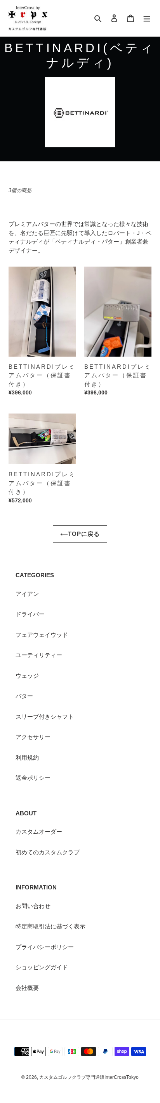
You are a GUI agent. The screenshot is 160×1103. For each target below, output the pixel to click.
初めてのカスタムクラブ (48, 852)
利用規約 (27, 757)
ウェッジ (27, 675)
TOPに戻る (84, 533)
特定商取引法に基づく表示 (50, 926)
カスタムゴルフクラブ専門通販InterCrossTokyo (89, 1077)
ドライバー (30, 614)
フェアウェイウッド (42, 634)
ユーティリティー (39, 655)
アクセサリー (33, 737)
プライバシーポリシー (45, 947)
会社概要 (27, 988)
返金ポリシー (33, 777)
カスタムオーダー (39, 831)
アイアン (27, 593)
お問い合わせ (33, 906)
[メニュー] (147, 18)
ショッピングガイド (42, 967)
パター (24, 696)
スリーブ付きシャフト (45, 716)
